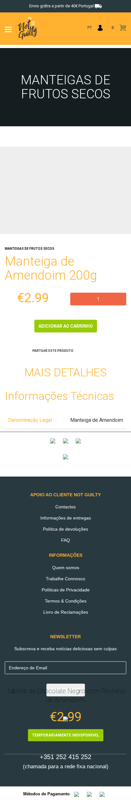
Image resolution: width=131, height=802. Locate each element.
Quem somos (65, 567)
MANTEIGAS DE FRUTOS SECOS (29, 248)
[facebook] (96, 349)
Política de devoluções (65, 529)
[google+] (79, 349)
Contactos (65, 506)
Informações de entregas (65, 517)
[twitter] (88, 349)
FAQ (65, 540)
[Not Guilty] (65, 445)
